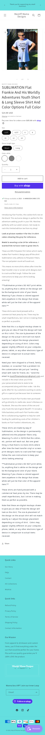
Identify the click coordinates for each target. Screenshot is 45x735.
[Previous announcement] (4, 5)
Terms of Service (11, 617)
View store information (13, 208)
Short (6, 148)
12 (14, 138)
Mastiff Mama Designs (18, 730)
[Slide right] (28, 79)
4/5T (16, 132)
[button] (5, 15)
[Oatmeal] (18, 158)
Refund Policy (10, 605)
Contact (8, 578)
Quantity (5, 164)
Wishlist (8, 589)
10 (5, 138)
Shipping (4, 116)
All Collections (11, 584)
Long (18, 148)
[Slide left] (17, 79)
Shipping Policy (11, 622)
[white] (4, 158)
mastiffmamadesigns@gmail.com (25, 376)
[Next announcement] (40, 5)
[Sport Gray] (11, 158)
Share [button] (7, 543)
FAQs (7, 572)
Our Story (9, 567)
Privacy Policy (10, 611)
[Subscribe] (36, 692)
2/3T (6, 132)
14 (22, 138)
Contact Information (13, 628)
